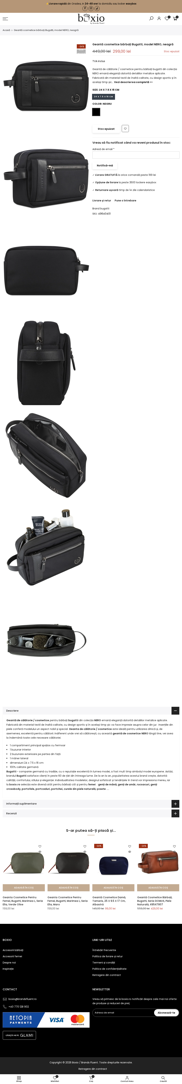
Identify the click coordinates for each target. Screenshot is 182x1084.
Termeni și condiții (103, 962)
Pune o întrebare (125, 200)
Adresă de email (103, 149)
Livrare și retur (101, 200)
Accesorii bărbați (13, 950)
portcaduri (43, 789)
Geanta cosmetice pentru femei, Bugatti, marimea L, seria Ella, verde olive (23, 901)
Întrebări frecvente (104, 950)
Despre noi (9, 962)
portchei (57, 789)
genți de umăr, (127, 784)
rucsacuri (143, 784)
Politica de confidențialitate (109, 969)
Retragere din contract (106, 975)
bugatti (104, 208)
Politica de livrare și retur (107, 956)
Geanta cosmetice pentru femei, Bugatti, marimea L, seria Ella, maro (67, 901)
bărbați (67, 784)
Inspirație (8, 969)
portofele (28, 789)
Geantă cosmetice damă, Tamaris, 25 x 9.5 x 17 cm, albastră (109, 901)
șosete (101, 789)
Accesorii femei (12, 956)
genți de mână (107, 784)
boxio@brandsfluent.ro (23, 999)
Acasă (6, 30)
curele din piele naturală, (80, 789)
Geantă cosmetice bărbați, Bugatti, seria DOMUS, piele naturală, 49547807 (154, 901)
